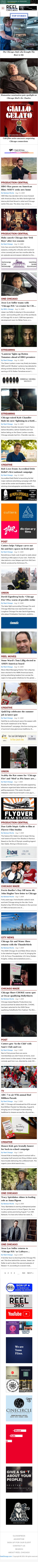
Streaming (8, 350)
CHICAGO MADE (10, 886)
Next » (30, 1273)
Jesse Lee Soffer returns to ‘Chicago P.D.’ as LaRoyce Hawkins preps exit (14, 1251)
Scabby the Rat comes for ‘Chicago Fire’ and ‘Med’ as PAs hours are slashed (18, 778)
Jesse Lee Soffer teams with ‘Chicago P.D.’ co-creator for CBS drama (18, 305)
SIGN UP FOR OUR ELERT (19, 1542)
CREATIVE (6, 464)
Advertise (19, 1539)
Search (19, 1549)
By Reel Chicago (7, 244)
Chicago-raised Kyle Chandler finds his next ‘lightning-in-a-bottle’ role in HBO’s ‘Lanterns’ (18, 420)
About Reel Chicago (19, 1552)
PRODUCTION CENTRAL (14, 182)
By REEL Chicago (7, 309)
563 (24, 1272)
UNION (5, 592)
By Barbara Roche (7, 193)
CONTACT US (19, 1546)
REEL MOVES (8, 656)
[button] (3, 8)
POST (4, 541)
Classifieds (19, 1536)
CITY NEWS (7, 937)
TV (2, 1090)
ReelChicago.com (6, 1556)
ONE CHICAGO (9, 298)
